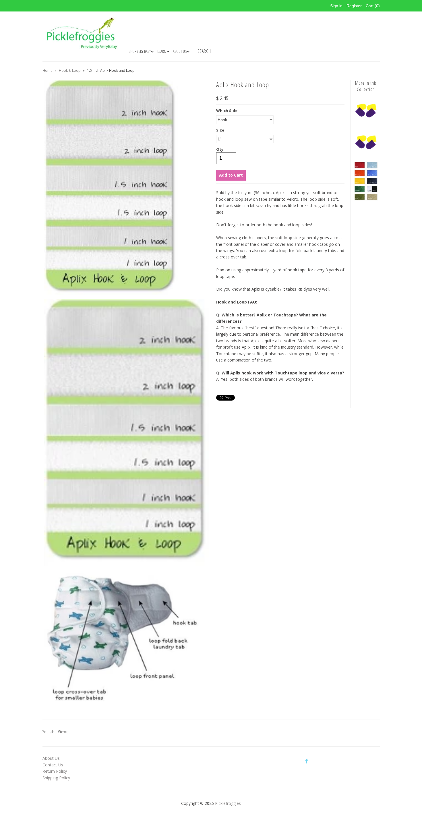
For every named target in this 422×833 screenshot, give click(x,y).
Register (354, 5)
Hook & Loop (70, 70)
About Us (51, 758)
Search (204, 51)
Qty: (220, 149)
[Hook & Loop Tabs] (366, 120)
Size (220, 130)
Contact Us (52, 765)
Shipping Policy (56, 777)
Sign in (336, 5)
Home (47, 70)
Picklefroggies (228, 803)
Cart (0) (373, 5)
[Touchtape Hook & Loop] (366, 199)
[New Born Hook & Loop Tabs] (366, 152)
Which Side (226, 110)
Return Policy (54, 771)
